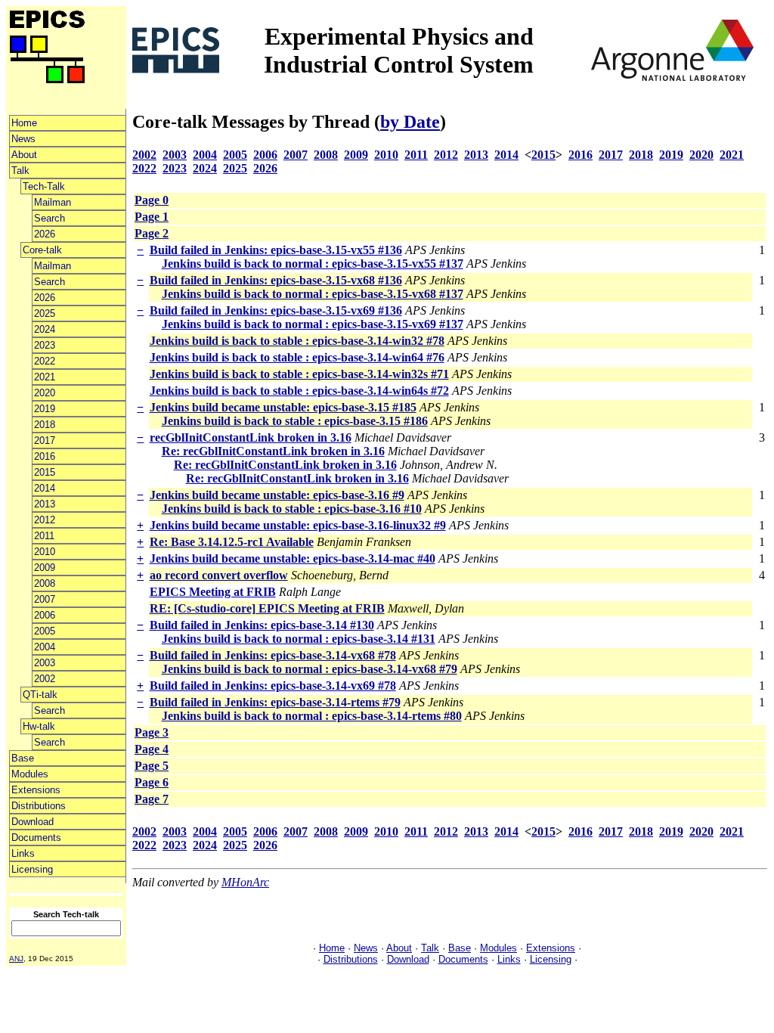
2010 (44, 551)
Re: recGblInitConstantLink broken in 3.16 (273, 451)
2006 (44, 615)
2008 (44, 583)
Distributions (38, 805)
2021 (44, 377)
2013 (44, 504)
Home (24, 123)
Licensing (32, 869)
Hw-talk (39, 726)
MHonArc (245, 882)
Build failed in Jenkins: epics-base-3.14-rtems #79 (275, 702)
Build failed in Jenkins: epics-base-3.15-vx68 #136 (276, 280)
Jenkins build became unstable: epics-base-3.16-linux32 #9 (298, 525)
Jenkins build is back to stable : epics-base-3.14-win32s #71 (299, 374)
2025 (44, 313)
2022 (44, 361)
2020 (44, 393)
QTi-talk (40, 694)
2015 (44, 472)
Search (49, 218)
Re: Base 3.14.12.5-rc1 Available (232, 541)
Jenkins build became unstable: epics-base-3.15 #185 (283, 407)
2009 (44, 567)
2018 (44, 424)
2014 (44, 488)
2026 (44, 234)
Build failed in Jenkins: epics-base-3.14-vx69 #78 (273, 685)
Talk (20, 170)
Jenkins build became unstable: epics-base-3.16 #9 (277, 495)
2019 (44, 408)
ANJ (16, 958)
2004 (44, 647)
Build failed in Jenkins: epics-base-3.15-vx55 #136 (276, 250)
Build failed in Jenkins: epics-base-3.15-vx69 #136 (276, 310)
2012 (44, 520)
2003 (44, 663)
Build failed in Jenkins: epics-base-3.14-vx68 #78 (273, 655)
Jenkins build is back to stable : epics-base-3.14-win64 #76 (297, 357)
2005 (44, 631)
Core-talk (42, 250)
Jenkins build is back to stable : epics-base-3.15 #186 (295, 420)
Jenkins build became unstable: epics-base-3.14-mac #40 (292, 558)
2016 (44, 456)
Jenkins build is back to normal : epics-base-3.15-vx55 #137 (312, 263)
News (23, 138)
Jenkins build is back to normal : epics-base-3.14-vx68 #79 (309, 668)
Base (22, 758)
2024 (44, 329)
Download (32, 821)
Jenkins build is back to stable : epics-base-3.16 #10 (292, 508)
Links (23, 853)
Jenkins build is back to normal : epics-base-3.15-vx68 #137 (312, 293)
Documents (36, 837)
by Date (410, 122)
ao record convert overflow (219, 575)
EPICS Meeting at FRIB (213, 591)
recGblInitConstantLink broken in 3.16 (250, 437)
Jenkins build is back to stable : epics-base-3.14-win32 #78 (297, 340)
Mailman (52, 202)
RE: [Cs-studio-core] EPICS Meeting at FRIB (267, 608)
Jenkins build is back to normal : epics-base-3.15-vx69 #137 (312, 324)
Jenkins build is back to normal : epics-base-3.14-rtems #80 (312, 715)
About (24, 154)
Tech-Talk (44, 186)
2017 (44, 440)
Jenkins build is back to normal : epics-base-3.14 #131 (298, 638)
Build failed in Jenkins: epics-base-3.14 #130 (262, 625)
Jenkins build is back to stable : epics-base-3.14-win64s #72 (299, 390)
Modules (29, 774)
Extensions (35, 790)
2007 (44, 599)
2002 (44, 678)
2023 (44, 345)
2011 (44, 535)
